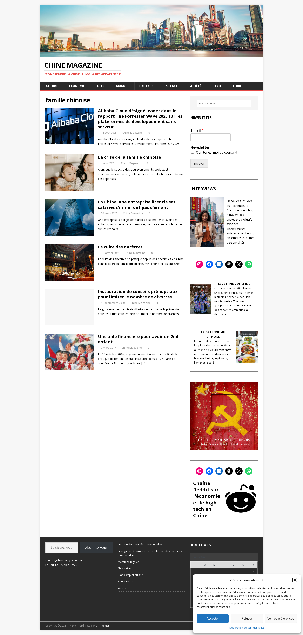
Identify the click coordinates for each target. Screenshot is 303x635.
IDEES (100, 86)
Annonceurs (125, 581)
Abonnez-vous (96, 547)
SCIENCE (172, 86)
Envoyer (199, 163)
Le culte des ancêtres (120, 247)
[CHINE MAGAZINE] (151, 54)
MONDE (121, 86)
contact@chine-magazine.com (64, 560)
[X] (239, 264)
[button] (295, 580)
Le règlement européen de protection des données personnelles (150, 553)
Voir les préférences (280, 618)
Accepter (213, 618)
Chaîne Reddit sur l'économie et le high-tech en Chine (206, 499)
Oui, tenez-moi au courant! (216, 152)
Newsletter (200, 147)
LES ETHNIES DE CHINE (234, 284)
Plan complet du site (130, 575)
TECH (217, 86)
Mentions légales (128, 562)
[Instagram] (199, 264)
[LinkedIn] (219, 264)
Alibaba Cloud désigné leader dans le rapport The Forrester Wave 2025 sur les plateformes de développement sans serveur (140, 119)
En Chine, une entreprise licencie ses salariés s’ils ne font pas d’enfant (136, 204)
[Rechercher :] (224, 103)
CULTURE (51, 86)
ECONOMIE (77, 86)
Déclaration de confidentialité (246, 627)
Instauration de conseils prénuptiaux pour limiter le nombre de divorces (138, 294)
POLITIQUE (146, 86)
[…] (143, 363)
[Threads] (229, 264)
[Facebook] (209, 264)
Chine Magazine (132, 132)
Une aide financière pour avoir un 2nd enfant (138, 339)
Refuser (246, 618)
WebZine (123, 588)
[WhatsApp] (248, 264)
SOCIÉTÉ (195, 86)
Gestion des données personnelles (140, 544)
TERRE (237, 86)
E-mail (196, 130)
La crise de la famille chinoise (129, 157)
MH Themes (102, 625)
